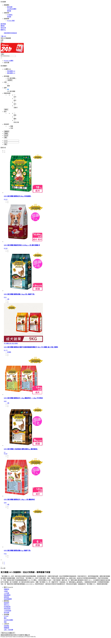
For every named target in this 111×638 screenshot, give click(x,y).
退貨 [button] (10, 33)
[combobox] (55, 56)
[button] (55, 11)
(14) (11, 73)
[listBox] (55, 147)
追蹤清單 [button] (6, 33)
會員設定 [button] (14, 33)
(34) (11, 71)
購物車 (3, 26)
